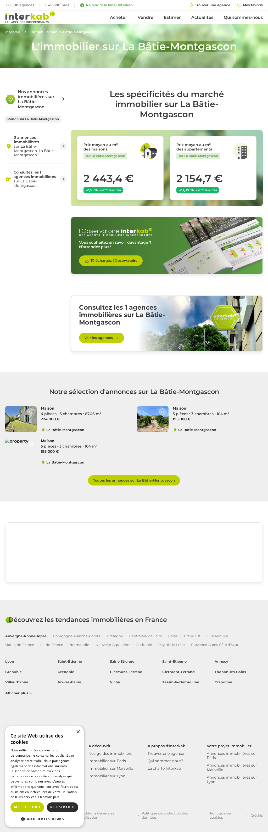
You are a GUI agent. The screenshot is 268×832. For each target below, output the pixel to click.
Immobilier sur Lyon (106, 776)
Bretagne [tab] (115, 636)
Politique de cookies (220, 815)
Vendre (145, 17)
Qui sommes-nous (243, 17)
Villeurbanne (16, 682)
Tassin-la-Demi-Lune (180, 682)
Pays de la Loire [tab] (171, 645)
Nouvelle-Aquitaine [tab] (112, 645)
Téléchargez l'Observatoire (114, 260)
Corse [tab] (173, 636)
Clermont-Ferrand (126, 672)
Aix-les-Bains (69, 682)
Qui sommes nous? (165, 760)
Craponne (223, 682)
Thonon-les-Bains (230, 672)
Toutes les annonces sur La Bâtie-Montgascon (134, 480)
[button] (44, 819)
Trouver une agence (166, 753)
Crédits (257, 815)
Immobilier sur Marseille (110, 768)
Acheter (118, 17)
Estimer (172, 17)
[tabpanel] (134, 678)
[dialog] (44, 776)
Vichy (115, 682)
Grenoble (13, 672)
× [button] (78, 732)
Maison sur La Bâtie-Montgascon (33, 119)
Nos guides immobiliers (110, 753)
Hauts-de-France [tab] (19, 645)
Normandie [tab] (79, 645)
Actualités (202, 17)
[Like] (31, 412)
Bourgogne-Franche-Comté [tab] (76, 636)
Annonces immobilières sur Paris (232, 755)
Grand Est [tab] (192, 636)
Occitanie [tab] (144, 645)
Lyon (9, 661)
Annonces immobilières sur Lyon (232, 779)
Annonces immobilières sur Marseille (232, 767)
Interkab (12, 32)
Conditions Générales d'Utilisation (96, 815)
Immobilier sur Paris (107, 760)
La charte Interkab (164, 768)
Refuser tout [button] (62, 807)
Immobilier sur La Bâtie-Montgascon (63, 32)
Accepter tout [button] (27, 807)
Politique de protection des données (165, 815)
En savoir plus (48, 797)
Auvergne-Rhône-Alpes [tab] (26, 636)
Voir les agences (98, 338)
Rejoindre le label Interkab (109, 5)
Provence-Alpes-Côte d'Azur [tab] (214, 645)
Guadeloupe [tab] (217, 636)
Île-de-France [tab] (51, 645)
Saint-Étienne (70, 661)
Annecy (221, 661)
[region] (134, 562)
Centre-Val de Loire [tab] (145, 636)
